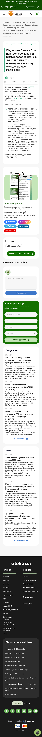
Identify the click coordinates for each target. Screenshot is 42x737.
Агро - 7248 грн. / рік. (13, 661)
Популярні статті (11, 694)
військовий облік (14, 246)
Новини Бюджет (9, 44)
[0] (37, 732)
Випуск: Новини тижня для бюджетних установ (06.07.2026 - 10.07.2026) (19, 387)
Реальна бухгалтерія (10, 610)
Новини (5, 613)
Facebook (12, 222)
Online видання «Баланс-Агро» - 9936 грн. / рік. (20, 689)
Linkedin (25, 226)
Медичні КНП (7, 606)
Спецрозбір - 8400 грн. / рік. (15, 665)
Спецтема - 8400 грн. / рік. (15, 649)
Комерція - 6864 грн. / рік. (14, 657)
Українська (18, 703)
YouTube (11, 230)
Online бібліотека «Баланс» (9, 629)
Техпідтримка (28, 584)
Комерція (6, 584)
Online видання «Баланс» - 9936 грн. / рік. (20, 684)
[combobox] (21, 333)
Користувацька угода (30, 591)
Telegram (11, 226)
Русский (27, 703)
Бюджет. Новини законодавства (26, 44)
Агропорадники (8, 595)
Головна (6, 576)
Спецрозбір (7, 591)
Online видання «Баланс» (8, 618)
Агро (4, 598)
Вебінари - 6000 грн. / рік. (14, 674)
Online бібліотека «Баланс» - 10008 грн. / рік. (20, 679)
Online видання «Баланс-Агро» (8, 623)
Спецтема (6, 580)
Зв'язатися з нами (29, 580)
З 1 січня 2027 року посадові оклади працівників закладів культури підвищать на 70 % (18, 360)
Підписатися (31, 7)
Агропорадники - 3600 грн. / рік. (17, 670)
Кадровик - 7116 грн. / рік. (14, 653)
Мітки (5, 634)
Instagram (26, 222)
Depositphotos (28, 604)
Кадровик (6, 602)
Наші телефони (28, 587)
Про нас (26, 576)
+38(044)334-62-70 (11, 7)
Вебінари (6, 587)
